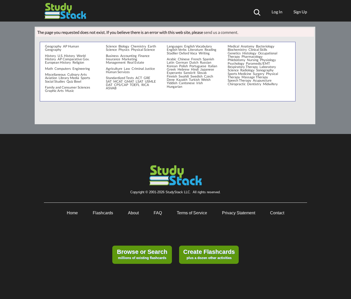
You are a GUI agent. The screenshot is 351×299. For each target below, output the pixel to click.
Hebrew (183, 69)
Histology (249, 53)
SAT (109, 81)
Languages (175, 46)
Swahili (184, 76)
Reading (210, 49)
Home (72, 213)
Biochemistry (237, 49)
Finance (144, 56)
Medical (233, 46)
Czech (208, 76)
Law (127, 68)
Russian (205, 62)
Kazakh (181, 80)
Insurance (113, 59)
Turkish (194, 80)
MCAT (118, 81)
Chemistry (138, 46)
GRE (147, 78)
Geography (53, 46)
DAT (109, 85)
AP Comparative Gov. (73, 59)
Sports (85, 78)
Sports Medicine (239, 74)
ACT (138, 78)
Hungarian (174, 86)
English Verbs (177, 49)
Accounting (128, 56)
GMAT (129, 81)
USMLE (150, 81)
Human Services (118, 72)
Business (112, 56)
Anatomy (247, 46)
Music (69, 91)
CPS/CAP (121, 85)
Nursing (252, 60)
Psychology (236, 63)
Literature (195, 49)
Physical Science (143, 49)
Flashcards (103, 213)
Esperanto (174, 73)
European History (58, 62)
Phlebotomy (236, 60)
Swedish (196, 76)
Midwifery (270, 84)
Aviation (51, 78)
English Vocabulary (198, 46)
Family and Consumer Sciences (67, 87)
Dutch (193, 62)
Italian (212, 66)
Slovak (202, 73)
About (133, 213)
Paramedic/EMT (258, 63)
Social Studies (55, 81)
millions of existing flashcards (142, 254)
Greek (171, 69)
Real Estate (135, 62)
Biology (123, 46)
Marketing (129, 59)
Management (116, 62)
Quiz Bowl (74, 81)
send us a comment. (221, 32)
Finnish (172, 76)
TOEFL (135, 85)
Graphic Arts (54, 91)
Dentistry (254, 84)
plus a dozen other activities (209, 254)
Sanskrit (189, 73)
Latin (170, 62)
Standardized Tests (120, 78)
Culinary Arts (77, 74)
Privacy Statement (238, 213)
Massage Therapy (255, 77)
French (196, 59)
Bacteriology (265, 46)
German (182, 62)
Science (111, 46)
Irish (199, 83)
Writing (204, 53)
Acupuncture (262, 80)
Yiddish (172, 83)
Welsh (205, 80)
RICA (145, 85)
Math (49, 68)
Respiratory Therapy (243, 67)
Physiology (268, 60)
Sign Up (300, 11)
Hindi (195, 69)
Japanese (207, 69)
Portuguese (197, 66)
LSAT (139, 81)
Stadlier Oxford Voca (182, 53)
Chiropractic (237, 84)
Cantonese (187, 83)
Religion (78, 62)
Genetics (234, 53)
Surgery (258, 74)
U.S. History (66, 56)
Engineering (81, 68)
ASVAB (111, 88)
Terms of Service (192, 213)
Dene (171, 80)
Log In (277, 11)
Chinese (184, 59)
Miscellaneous (55, 74)
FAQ (158, 213)
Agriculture (114, 68)
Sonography (265, 70)
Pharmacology (252, 56)
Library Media (69, 78)
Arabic (171, 59)
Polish (183, 66)
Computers (62, 68)
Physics (124, 49)
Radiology (247, 70)
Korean (172, 66)
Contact (277, 213)
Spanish (208, 59)
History (50, 56)
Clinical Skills (257, 49)
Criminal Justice (143, 68)
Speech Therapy (239, 80)
